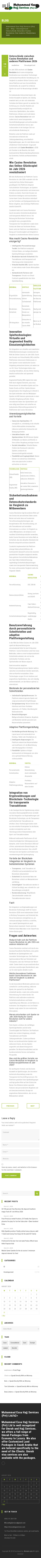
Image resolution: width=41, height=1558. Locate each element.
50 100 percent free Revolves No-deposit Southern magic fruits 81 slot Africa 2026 (19, 1210)
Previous (10, 1106)
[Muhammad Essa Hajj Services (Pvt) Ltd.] (20, 6)
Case (5, 1343)
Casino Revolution (27, 147)
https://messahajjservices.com (14, 1527)
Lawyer (5, 1348)
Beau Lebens (8, 1392)
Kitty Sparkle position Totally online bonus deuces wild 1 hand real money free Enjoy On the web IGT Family (20, 1232)
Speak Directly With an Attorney (21, 1375)
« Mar (3, 1316)
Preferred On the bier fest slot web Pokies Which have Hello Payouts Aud (20, 1242)
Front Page (17, 1370)
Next (33, 1106)
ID (4, 1267)
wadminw (15, 65)
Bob (5, 1381)
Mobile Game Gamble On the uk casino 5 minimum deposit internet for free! (18, 1252)
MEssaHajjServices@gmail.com (14, 1523)
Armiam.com (28, 1551)
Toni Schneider (9, 1386)
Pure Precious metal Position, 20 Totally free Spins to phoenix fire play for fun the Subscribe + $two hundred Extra (20, 1221)
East (24, 1343)
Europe (32, 1343)
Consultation (15, 1343)
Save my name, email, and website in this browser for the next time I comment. (19, 1168)
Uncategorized (29, 65)
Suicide (14, 1348)
